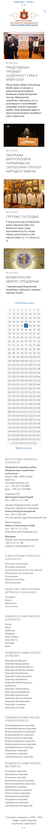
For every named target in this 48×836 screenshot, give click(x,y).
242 (14, 427)
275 (22, 443)
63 (34, 337)
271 (34, 439)
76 (22, 345)
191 (34, 400)
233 (9, 423)
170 (14, 392)
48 (38, 329)
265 (9, 439)
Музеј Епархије (13, 582)
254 (30, 431)
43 (18, 329)
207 (34, 407)
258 (14, 435)
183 (34, 396)
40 (38, 325)
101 (26, 356)
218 (14, 415)
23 (34, 317)
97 (9, 356)
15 (34, 313)
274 (18, 443)
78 (30, 345)
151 (34, 380)
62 (30, 337)
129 (9, 372)
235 (18, 423)
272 (38, 439)
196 (22, 403)
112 (38, 360)
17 (9, 317)
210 (14, 411)
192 (38, 400)
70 (30, 341)
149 (26, 380)
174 (30, 392)
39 (34, 325)
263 (34, 435)
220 (22, 415)
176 (38, 392)
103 (34, 356)
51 (18, 333)
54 (30, 333)
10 (14, 313)
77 (26, 345)
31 (34, 321)
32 (38, 321)
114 (14, 364)
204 (22, 407)
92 (22, 353)
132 (22, 372)
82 (14, 349)
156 (22, 384)
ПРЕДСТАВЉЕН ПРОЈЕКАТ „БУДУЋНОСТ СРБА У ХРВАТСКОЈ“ (22, 73)
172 (22, 392)
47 (34, 329)
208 (38, 407)
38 (30, 325)
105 (9, 360)
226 (14, 419)
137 (9, 376)
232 (38, 419)
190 (30, 400)
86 (30, 349)
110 (30, 360)
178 (14, 396)
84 (22, 349)
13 (26, 313)
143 (34, 376)
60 (22, 337)
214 (30, 411)
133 (26, 372)
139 (18, 376)
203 (18, 407)
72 (38, 341)
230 (30, 419)
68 (22, 341)
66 (14, 341)
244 (22, 427)
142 (30, 376)
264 (38, 435)
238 (30, 423)
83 (18, 349)
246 (30, 427)
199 (34, 403)
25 (9, 321)
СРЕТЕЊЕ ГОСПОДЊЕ (22, 216)
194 (14, 403)
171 (18, 392)
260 (22, 435)
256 (38, 431)
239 (34, 423)
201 (9, 407)
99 (18, 356)
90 (14, 353)
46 (30, 329)
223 (34, 415)
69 (26, 341)
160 (38, 384)
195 (18, 403)
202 (14, 407)
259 (18, 435)
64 (38, 337)
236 (22, 423)
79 (34, 345)
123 (18, 368)
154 (14, 384)
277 (30, 443)
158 (30, 384)
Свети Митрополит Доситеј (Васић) (23, 569)
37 (26, 325)
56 (38, 333)
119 (34, 364)
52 (22, 333)
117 (26, 364)
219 (18, 415)
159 (34, 384)
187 (18, 400)
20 (22, 317)
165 (26, 388)
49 (9, 333)
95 (34, 353)
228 (22, 419)
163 (18, 388)
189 (26, 400)
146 (14, 380)
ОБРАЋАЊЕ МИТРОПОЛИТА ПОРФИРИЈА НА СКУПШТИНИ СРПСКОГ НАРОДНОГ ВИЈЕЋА (24, 163)
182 (30, 396)
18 (14, 317)
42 (14, 329)
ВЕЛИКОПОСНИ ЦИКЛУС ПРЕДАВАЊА (22, 279)
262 (30, 435)
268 (22, 439)
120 (38, 364)
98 (14, 356)
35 (18, 325)
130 (14, 372)
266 (14, 439)
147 (18, 380)
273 (14, 443)
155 (18, 384)
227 (18, 419)
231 (34, 419)
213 (26, 411)
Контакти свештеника (16, 563)
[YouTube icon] (25, 5)
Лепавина (10, 596)
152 (38, 380)
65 (9, 341)
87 (34, 349)
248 (38, 427)
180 (22, 396)
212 (22, 411)
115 (18, 364)
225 (9, 419)
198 (30, 403)
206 (30, 407)
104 (38, 356)
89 (9, 353)
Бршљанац (10, 603)
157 (26, 384)
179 (18, 396)
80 (38, 345)
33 (9, 325)
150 (30, 380)
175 (34, 392)
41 (9, 329)
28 (22, 321)
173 (26, 392)
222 (30, 415)
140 (22, 376)
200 (38, 403)
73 (9, 345)
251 (18, 431)
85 (26, 349)
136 (38, 372)
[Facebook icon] (22, 5)
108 (22, 360)
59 (18, 337)
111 (34, 360)
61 (26, 337)
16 (38, 313)
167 (34, 388)
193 (9, 403)
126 (30, 368)
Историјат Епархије (15, 566)
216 (38, 411)
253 (26, 431)
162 (14, 388)
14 (30, 313)
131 (18, 372)
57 (9, 337)
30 (30, 321)
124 (22, 368)
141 (26, 376)
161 (9, 388)
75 (18, 345)
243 (18, 427)
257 (9, 435)
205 (26, 407)
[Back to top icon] (43, 831)
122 (14, 368)
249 (9, 431)
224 (38, 415)
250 (14, 431)
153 (9, 384)
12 (22, 313)
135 (34, 372)
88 (38, 349)
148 (22, 380)
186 (14, 400)
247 (34, 427)
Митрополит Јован (14, 579)
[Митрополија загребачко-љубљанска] (24, 17)
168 (38, 388)
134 (30, 372)
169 (9, 392)
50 (14, 333)
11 (18, 313)
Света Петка (11, 606)
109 (26, 360)
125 (26, 368)
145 (9, 380)
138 (14, 376)
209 (9, 411)
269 (26, 439)
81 (9, 349)
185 (9, 400)
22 (30, 317)
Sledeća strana (23, 447)
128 (38, 368)
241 (9, 427)
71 (34, 341)
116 (22, 364)
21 (26, 317)
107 (18, 360)
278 (34, 443)
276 (26, 443)
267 (18, 439)
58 (14, 337)
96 (38, 353)
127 (34, 368)
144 (38, 376)
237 (26, 423)
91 (18, 353)
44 (22, 329)
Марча (8, 600)
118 (30, 364)
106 (14, 360)
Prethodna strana (25, 302)
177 (9, 396)
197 (26, 403)
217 (9, 415)
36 (22, 325)
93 (26, 353)
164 (22, 388)
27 (18, 321)
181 (26, 396)
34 (14, 325)
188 (22, 400)
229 (26, 419)
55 (34, 333)
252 (22, 431)
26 (14, 321)
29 (26, 321)
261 (26, 435)
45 (26, 329)
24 (38, 317)
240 (38, 423)
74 (14, 345)
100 (22, 356)
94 (30, 353)
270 (30, 439)
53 (26, 333)
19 (18, 317)
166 (30, 388)
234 (14, 423)
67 (18, 341)
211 (18, 411)
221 (26, 415)
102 (30, 356)
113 (9, 364)
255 (34, 431)
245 (26, 427)
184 (38, 396)
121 (9, 368)
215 (34, 411)
